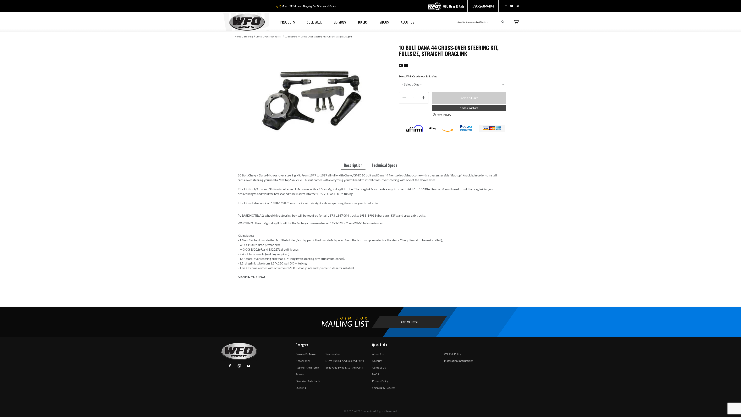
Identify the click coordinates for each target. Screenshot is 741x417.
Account (377, 360)
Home (238, 36)
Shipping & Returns (383, 387)
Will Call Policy (452, 354)
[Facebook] (506, 6)
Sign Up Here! (409, 321)
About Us (378, 354)
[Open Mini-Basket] (516, 22)
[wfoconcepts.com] (247, 22)
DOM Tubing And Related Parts (345, 360)
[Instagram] (517, 6)
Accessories (303, 360)
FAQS (375, 374)
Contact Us (379, 367)
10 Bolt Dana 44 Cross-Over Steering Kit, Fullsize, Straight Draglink (318, 36)
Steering (248, 36)
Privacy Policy (380, 381)
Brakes (300, 374)
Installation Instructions (458, 360)
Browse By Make (306, 354)
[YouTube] (511, 6)
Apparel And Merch (307, 367)
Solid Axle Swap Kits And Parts (344, 367)
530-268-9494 (483, 6)
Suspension (333, 354)
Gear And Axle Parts (308, 381)
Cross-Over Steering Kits (269, 36)
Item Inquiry (444, 114)
